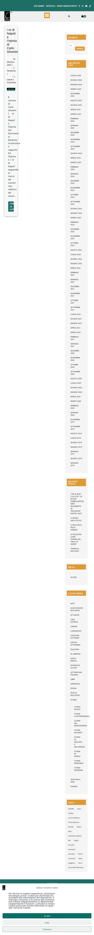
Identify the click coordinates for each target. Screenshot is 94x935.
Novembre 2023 (75, 189)
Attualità (74, 615)
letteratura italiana (76, 673)
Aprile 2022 (75, 268)
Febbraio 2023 (74, 223)
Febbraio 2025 (74, 119)
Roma (80, 858)
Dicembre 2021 (74, 287)
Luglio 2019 (75, 438)
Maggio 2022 (76, 263)
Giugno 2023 (76, 208)
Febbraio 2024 (74, 168)
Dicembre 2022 (74, 230)
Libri (72, 679)
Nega (47, 922)
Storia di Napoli (76, 753)
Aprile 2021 (75, 328)
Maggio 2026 (76, 84)
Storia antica (76, 708)
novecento (71, 849)
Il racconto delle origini (76, 527)
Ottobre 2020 (74, 365)
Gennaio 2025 (74, 126)
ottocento (71, 854)
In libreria (75, 654)
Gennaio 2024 (74, 175)
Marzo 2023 (75, 217)
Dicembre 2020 (74, 352)
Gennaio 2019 (74, 452)
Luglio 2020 (75, 383)
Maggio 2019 (76, 447)
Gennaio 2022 (74, 280)
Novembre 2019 (75, 420)
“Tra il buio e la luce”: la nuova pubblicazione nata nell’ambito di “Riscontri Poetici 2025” (76, 504)
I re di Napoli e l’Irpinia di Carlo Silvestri (12, 40)
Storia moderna (76, 769)
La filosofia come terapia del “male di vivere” (76, 539)
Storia (73, 700)
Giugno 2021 (76, 319)
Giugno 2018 (76, 458)
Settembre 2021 (75, 308)
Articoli (50, 6)
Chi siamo (39, 6)
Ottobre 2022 (74, 244)
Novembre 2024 (75, 140)
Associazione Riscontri (76, 609)
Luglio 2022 (75, 254)
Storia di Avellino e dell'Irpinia (76, 742)
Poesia (73, 688)
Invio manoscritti (67, 6)
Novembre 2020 (75, 358)
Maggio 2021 (76, 323)
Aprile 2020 (75, 396)
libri (69, 840)
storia (80, 863)
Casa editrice (74, 620)
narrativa (71, 845)
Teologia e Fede (75, 780)
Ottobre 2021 (74, 301)
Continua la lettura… (12, 206)
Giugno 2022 (76, 259)
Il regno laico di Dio (76, 519)
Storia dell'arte (76, 731)
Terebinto (11, 70)
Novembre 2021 (75, 294)
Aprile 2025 (75, 109)
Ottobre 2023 (74, 195)
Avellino (71, 813)
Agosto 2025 (76, 100)
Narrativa (75, 684)
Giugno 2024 (76, 153)
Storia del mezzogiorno (76, 723)
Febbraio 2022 (74, 273)
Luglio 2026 (75, 75)
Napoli (76, 840)
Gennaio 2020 (74, 413)
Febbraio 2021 (74, 338)
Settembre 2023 (75, 202)
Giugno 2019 (76, 442)
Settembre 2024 (75, 147)
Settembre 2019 (75, 427)
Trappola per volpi (74, 549)
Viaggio (74, 786)
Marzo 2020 (75, 401)
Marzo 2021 (75, 332)
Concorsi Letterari (74, 636)
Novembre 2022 (75, 237)
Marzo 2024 (75, 162)
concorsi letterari (74, 818)
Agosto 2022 (76, 250)
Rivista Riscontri (75, 694)
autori (79, 809)
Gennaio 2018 (74, 464)
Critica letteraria (75, 643)
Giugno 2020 (76, 387)
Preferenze (47, 929)
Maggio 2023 (76, 213)
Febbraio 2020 (74, 406)
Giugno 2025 (76, 105)
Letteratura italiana (74, 836)
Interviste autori (75, 666)
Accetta (47, 916)
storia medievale (76, 762)
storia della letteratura (75, 867)
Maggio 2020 (76, 392)
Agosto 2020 (76, 378)
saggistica (71, 863)
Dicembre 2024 (74, 133)
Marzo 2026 (75, 89)
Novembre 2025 (75, 94)
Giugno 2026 (76, 80)
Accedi (73, 577)
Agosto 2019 (76, 433)
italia (69, 831)
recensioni (71, 858)
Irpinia (79, 827)
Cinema (73, 626)
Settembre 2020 (75, 372)
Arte (72, 603)
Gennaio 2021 (74, 345)
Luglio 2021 (75, 314)
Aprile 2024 (75, 158)
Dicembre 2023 (74, 182)
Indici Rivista (73, 659)
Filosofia (74, 649)
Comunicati (75, 631)
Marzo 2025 (75, 114)
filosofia (71, 827)
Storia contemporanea (76, 715)
